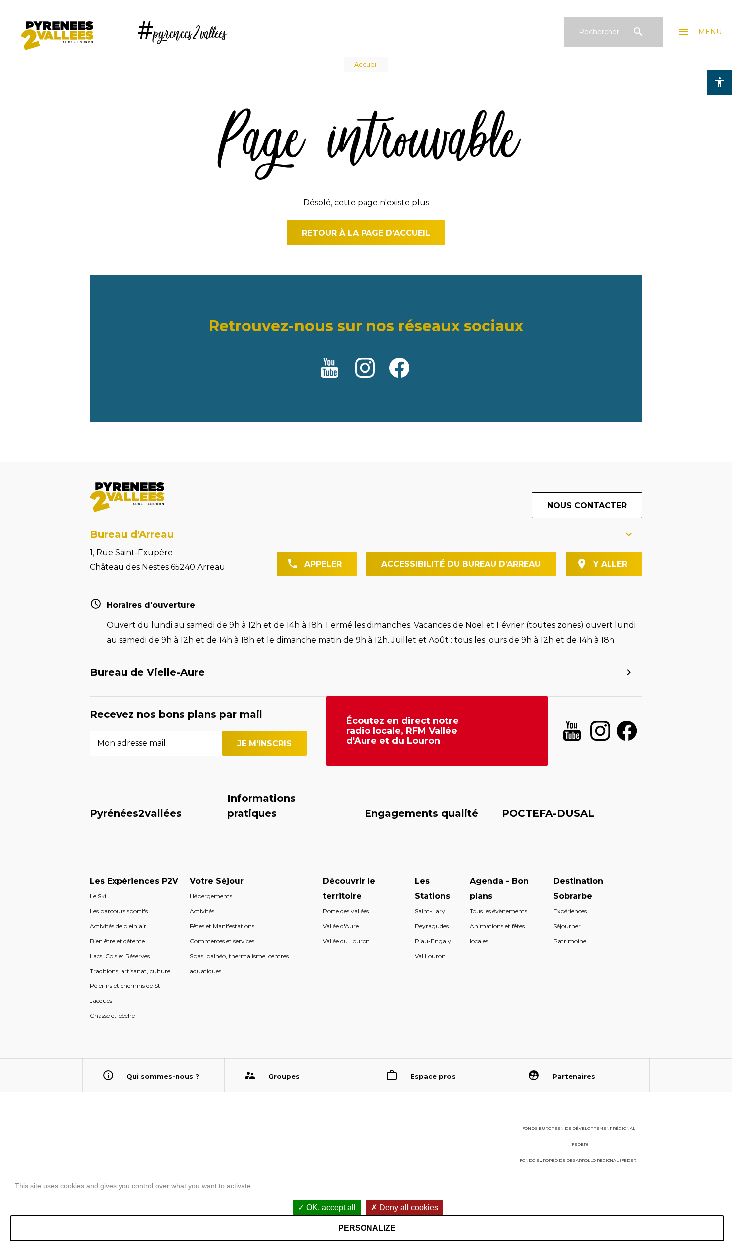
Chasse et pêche (112, 1015)
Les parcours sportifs (119, 911)
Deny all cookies (407, 1207)
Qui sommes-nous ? (162, 1076)
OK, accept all (330, 1207)
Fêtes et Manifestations (222, 926)
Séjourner (567, 926)
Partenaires (573, 1076)
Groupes (284, 1076)
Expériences (570, 911)
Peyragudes (432, 926)
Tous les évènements (498, 911)
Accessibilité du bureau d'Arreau (461, 564)
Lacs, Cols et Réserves (120, 956)
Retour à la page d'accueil (366, 233)
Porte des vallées (346, 911)
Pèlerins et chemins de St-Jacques (126, 993)
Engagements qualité (421, 813)
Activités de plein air (118, 926)
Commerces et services (222, 941)
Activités (202, 911)
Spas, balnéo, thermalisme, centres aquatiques (239, 963)
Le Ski (98, 896)
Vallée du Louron (346, 941)
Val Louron (430, 956)
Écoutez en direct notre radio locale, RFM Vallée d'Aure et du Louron (402, 730)
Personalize (367, 1228)
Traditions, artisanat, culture (130, 971)
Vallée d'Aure (341, 926)
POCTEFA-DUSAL (548, 813)
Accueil (366, 64)
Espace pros (433, 1076)
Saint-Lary (430, 911)
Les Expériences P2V (134, 881)
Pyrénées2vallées (136, 813)
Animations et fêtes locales (497, 933)
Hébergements (211, 896)
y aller (610, 564)
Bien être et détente (117, 941)
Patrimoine (569, 941)
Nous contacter (587, 505)
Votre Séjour (217, 881)
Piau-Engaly (433, 941)
